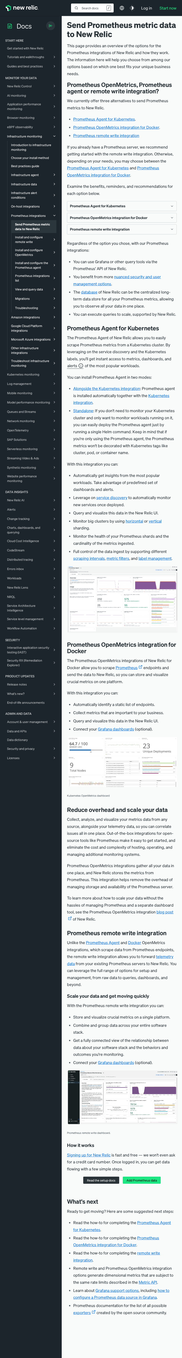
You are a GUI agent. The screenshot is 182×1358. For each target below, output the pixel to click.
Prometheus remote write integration (106, 135)
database (89, 291)
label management (155, 558)
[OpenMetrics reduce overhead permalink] (171, 809)
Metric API (148, 1282)
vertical (155, 520)
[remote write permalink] (170, 932)
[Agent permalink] (162, 328)
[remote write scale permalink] (152, 996)
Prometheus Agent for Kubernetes (104, 118)
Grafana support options (117, 1290)
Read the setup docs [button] (101, 1180)
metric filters (118, 558)
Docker (134, 942)
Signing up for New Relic (89, 1154)
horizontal (134, 520)
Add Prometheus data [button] (142, 1180)
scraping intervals (89, 558)
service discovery (111, 497)
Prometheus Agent (103, 942)
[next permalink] (101, 1201)
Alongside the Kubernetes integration (106, 388)
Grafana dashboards (116, 728)
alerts (72, 365)
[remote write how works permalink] (97, 1145)
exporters (82, 1312)
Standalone (83, 410)
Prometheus (127, 667)
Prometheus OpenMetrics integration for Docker (116, 127)
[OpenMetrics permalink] (90, 650)
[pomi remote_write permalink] (162, 91)
